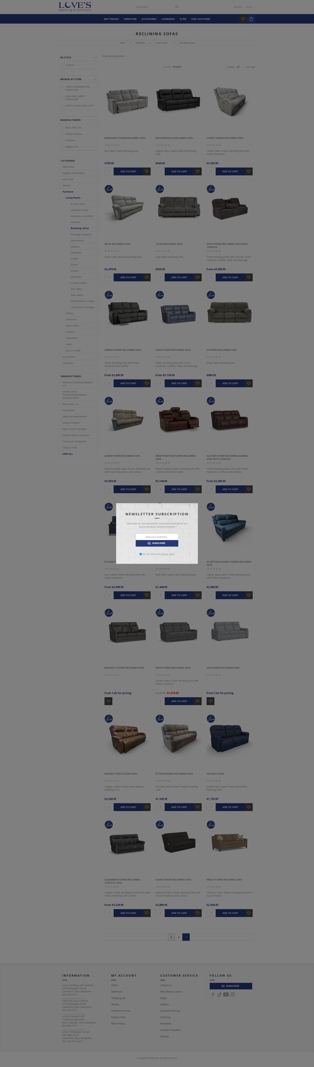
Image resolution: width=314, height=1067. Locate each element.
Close (194, 506)
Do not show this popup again (158, 554)
